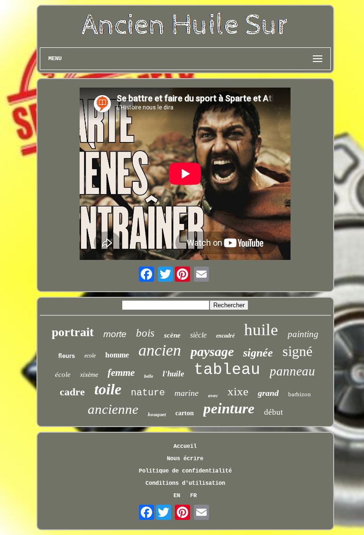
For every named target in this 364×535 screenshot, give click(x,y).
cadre (72, 392)
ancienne (113, 409)
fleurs (66, 355)
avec (213, 395)
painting (303, 334)
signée (258, 353)
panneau (292, 371)
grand (268, 393)
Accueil (185, 446)
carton (184, 413)
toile (107, 389)
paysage (212, 351)
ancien (159, 350)
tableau (227, 370)
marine (186, 393)
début (273, 412)
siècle (198, 335)
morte (115, 334)
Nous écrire (185, 458)
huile (261, 330)
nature (148, 392)
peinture (229, 408)
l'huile (173, 373)
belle (148, 376)
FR (193, 495)
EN (176, 495)
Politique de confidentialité (185, 471)
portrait (73, 332)
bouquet (157, 414)
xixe (238, 391)
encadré (225, 335)
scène (172, 335)
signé (297, 351)
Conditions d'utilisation (185, 483)
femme (121, 372)
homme (117, 355)
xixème (89, 374)
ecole (90, 355)
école (63, 374)
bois (145, 333)
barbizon (299, 394)
